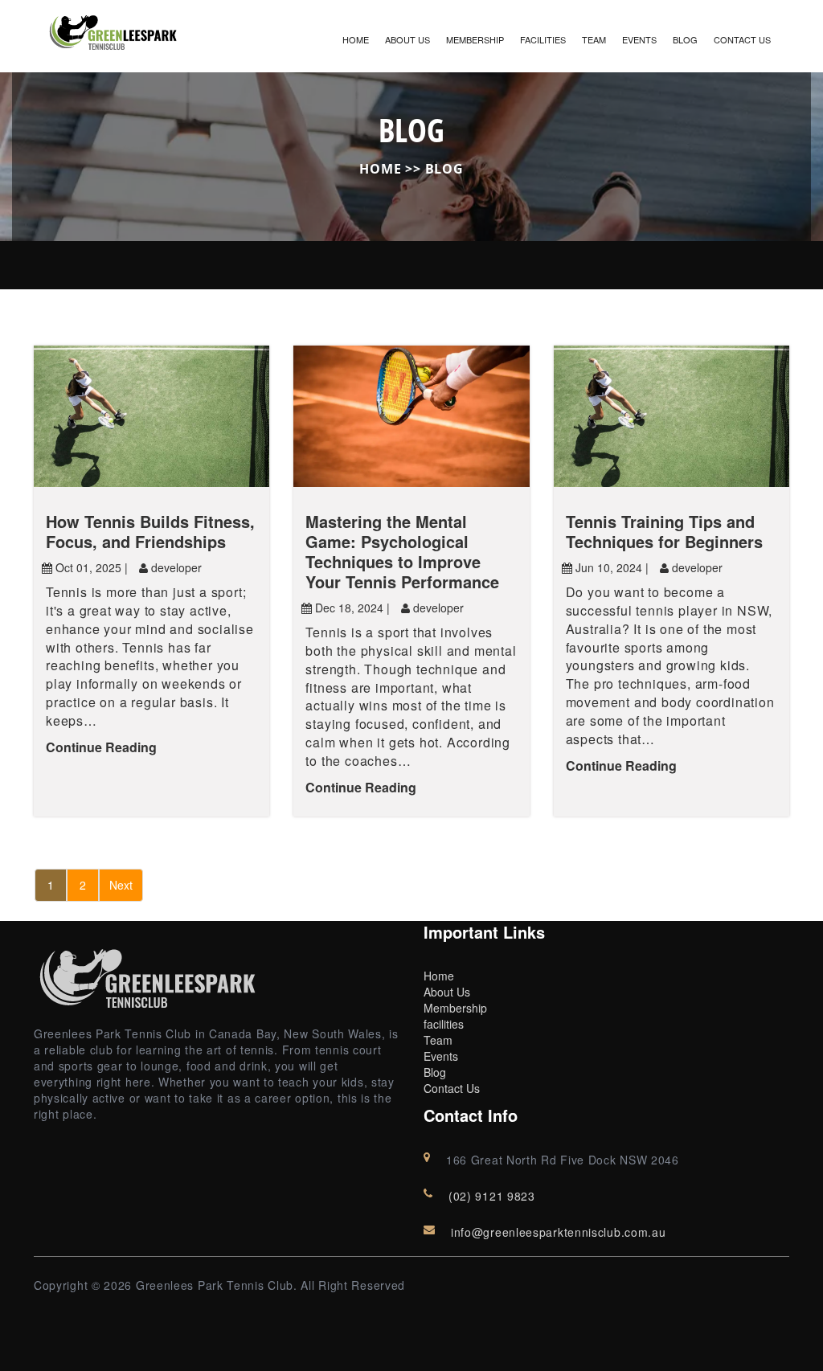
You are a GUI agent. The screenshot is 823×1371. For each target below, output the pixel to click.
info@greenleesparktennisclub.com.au (558, 1232)
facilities (543, 39)
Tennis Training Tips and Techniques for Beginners (664, 531)
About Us (407, 39)
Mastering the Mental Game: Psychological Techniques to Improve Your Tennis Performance (402, 551)
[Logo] (114, 30)
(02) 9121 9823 (491, 1196)
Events (639, 39)
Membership (475, 39)
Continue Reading (101, 747)
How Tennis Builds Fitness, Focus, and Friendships (150, 531)
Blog (685, 39)
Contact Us (742, 39)
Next (121, 885)
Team (594, 39)
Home (355, 39)
